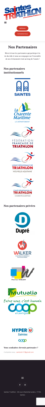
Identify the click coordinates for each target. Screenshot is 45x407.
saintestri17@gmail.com (25, 352)
